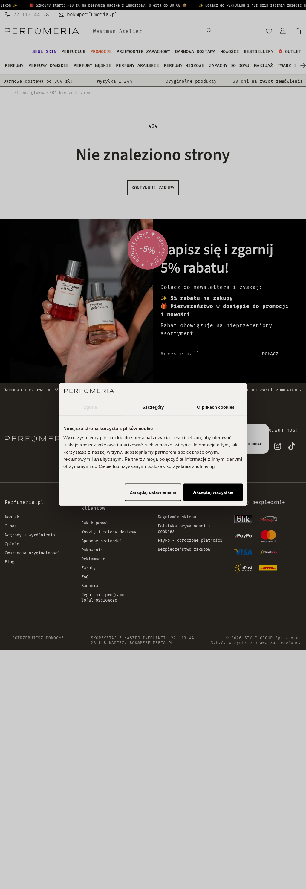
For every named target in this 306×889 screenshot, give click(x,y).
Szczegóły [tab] (153, 406)
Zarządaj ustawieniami (153, 492)
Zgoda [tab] (90, 406)
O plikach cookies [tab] (216, 406)
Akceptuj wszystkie (213, 492)
